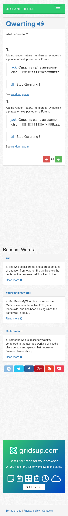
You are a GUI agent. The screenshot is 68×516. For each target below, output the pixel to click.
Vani (8, 258)
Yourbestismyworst (18, 292)
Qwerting (21, 23)
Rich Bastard (14, 331)
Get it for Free (34, 487)
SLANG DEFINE (22, 8)
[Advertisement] (34, 207)
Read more (13, 280)
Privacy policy (32, 510)
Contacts (47, 510)
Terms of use (13, 510)
